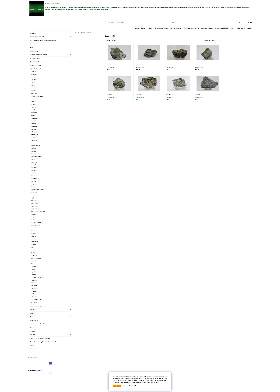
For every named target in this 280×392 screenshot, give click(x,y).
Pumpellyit (34, 228)
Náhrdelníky (33, 309)
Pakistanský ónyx (35, 320)
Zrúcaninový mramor (37, 299)
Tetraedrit (34, 266)
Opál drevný (34, 200)
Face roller (33, 44)
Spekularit (34, 255)
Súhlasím (117, 386)
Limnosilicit (34, 165)
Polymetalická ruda (37, 222)
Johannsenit (34, 140)
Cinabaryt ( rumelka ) (37, 96)
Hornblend (34, 129)
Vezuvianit (34, 288)
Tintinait (33, 269)
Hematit (33, 124)
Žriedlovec (34, 302)
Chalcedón (34, 132)
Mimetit (33, 181)
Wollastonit (34, 291)
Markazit (34, 173)
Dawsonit (34, 99)
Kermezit (34, 148)
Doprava (143, 28)
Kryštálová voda (35, 58)
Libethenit (34, 162)
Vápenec (34, 283)
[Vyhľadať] (106, 22)
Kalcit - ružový (35, 146)
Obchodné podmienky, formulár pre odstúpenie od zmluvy (218, 28)
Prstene (32, 331)
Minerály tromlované (36, 62)
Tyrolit (33, 272)
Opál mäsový (35, 206)
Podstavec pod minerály (37, 324)
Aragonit (33, 80)
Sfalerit (33, 253)
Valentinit (34, 280)
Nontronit (34, 192)
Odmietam (137, 386)
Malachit (33, 176)
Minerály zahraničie (35, 65)
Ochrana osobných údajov (191, 28)
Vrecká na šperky (35, 349)
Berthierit (34, 88)
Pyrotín (33, 236)
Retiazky (32, 335)
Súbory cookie (241, 28)
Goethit (33, 110)
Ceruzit (33, 91)
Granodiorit (34, 118)
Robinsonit (34, 239)
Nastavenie (127, 386)
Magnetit (34, 167)
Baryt (33, 85)
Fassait (33, 104)
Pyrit (32, 231)
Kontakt (249, 28)
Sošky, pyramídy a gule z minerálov (40, 338)
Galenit (33, 107)
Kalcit (33, 143)
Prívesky (32, 327)
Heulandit (34, 126)
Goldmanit (34, 113)
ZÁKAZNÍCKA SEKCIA (175, 28)
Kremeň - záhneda (36, 156)
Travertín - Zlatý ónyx (37, 277)
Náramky (33, 313)
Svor (32, 264)
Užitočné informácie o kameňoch (158, 28)
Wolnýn (33, 294)
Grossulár (34, 121)
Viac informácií (155, 382)
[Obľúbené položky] (244, 22)
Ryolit (33, 247)
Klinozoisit (34, 151)
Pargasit (33, 217)
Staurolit (33, 261)
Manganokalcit (35, 178)
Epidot (33, 102)
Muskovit (33, 187)
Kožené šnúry (34, 51)
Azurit (33, 82)
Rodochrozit (34, 242)
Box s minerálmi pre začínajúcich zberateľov (43, 40)
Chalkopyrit (34, 134)
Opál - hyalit (35, 203)
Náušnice (32, 317)
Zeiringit (33, 296)
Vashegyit (34, 286)
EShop (137, 28)
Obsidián (33, 195)
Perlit (32, 220)
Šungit (32, 345)
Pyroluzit (33, 233)
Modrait (33, 184)
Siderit (33, 250)
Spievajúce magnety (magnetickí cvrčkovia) (43, 342)
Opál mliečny (35, 209)
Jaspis (33, 137)
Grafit (33, 115)
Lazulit (33, 159)
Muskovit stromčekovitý (38, 189)
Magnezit (34, 170)
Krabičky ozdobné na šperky (38, 55)
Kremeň (33, 154)
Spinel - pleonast (36, 258)
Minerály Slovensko (36, 69)
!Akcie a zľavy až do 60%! (37, 37)
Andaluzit (34, 74)
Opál (32, 198)
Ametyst (33, 71)
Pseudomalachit (36, 225)
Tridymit (33, 275)
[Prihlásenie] (240, 22)
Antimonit (34, 77)
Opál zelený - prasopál (38, 211)
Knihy (31, 47)
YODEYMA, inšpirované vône (38, 306)
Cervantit (34, 93)
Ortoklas (33, 214)
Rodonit (33, 244)
